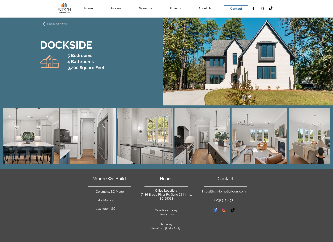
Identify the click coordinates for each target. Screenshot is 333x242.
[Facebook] (253, 8)
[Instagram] (262, 8)
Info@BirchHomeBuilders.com (224, 191)
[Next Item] (324, 136)
